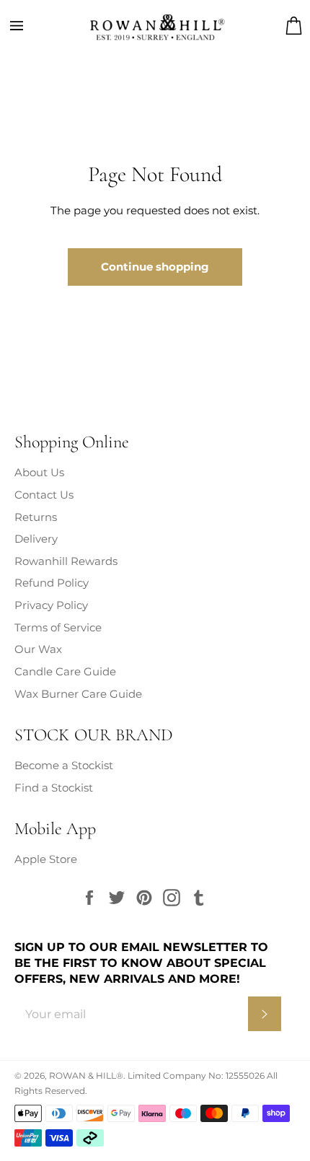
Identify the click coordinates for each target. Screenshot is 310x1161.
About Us (39, 472)
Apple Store (45, 859)
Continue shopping (155, 266)
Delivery (36, 539)
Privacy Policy (51, 605)
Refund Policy (51, 583)
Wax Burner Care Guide (78, 694)
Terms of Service (58, 627)
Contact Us (44, 494)
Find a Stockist (53, 787)
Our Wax (38, 649)
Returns (35, 517)
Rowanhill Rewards (66, 561)
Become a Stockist (63, 765)
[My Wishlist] (274, 25)
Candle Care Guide (65, 671)
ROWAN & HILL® (86, 1075)
